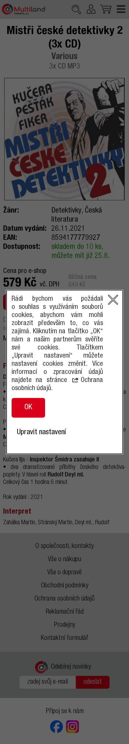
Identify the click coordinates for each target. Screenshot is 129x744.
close (113, 300)
